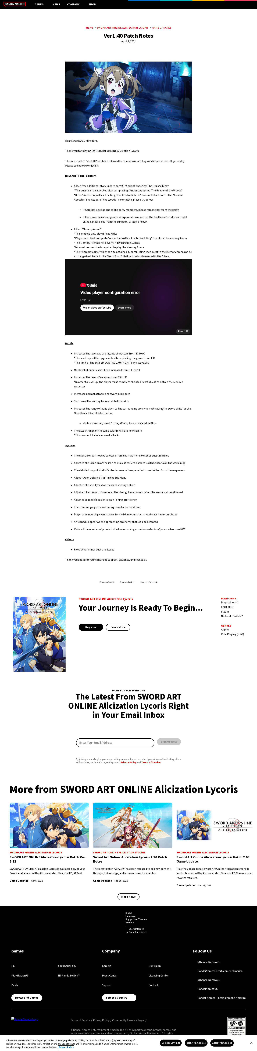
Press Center (109, 976)
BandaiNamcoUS (207, 989)
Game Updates (161, 28)
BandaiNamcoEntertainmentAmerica (219, 971)
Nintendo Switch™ (69, 976)
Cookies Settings (171, 1042)
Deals (14, 985)
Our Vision (155, 966)
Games (39, 4)
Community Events (123, 1020)
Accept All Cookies (222, 1042)
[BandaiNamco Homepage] (24, 1019)
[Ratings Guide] (116, 922)
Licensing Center (159, 976)
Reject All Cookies (196, 1042)
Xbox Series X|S (67, 966)
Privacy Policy (128, 762)
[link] (49, 843)
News (56, 4)
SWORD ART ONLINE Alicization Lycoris (122, 28)
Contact (153, 985)
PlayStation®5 (19, 976)
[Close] (251, 1043)
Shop (92, 4)
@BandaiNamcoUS (208, 962)
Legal (141, 1020)
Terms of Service (150, 762)
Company (73, 4)
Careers (106, 966)
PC (13, 966)
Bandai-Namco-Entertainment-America (221, 998)
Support (107, 985)
